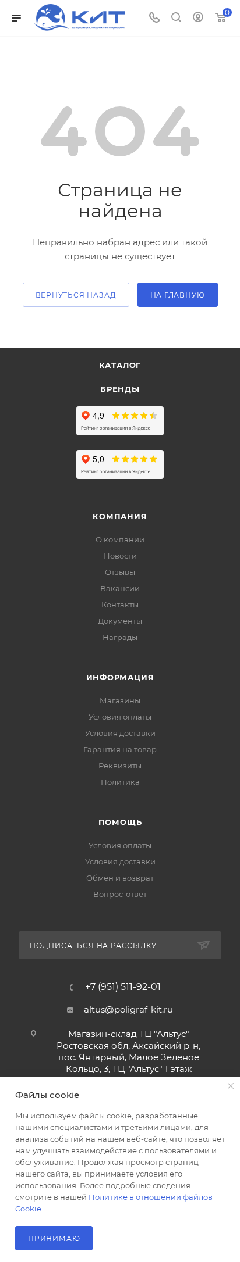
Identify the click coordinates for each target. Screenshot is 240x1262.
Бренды (120, 389)
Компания (120, 516)
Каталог (120, 365)
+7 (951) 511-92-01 (123, 987)
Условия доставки (120, 733)
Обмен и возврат (120, 877)
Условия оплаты (120, 716)
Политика (120, 781)
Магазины (120, 700)
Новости (120, 555)
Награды (120, 637)
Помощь (120, 822)
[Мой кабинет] (198, 18)
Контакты (120, 604)
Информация (120, 677)
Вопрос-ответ (120, 894)
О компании (120, 539)
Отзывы (120, 572)
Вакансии (120, 588)
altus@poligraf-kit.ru (128, 1009)
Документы (120, 620)
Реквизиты (120, 765)
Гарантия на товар (120, 749)
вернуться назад (76, 295)
